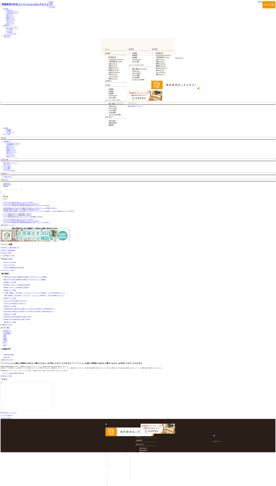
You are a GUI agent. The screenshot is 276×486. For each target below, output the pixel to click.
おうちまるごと (7, 332)
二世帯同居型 (6, 333)
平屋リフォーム (9, 15)
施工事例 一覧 (9, 10)
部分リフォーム (9, 21)
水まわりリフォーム (10, 19)
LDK (4, 335)
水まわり (5, 341)
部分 (4, 342)
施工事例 (5, 8)
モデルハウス (9, 31)
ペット (5, 344)
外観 (4, 345)
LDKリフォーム (9, 14)
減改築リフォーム (10, 18)
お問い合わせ (6, 36)
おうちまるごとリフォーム (12, 11)
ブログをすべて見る (6, 418)
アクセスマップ (52, 6)
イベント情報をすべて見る (7, 255)
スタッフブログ (7, 35)
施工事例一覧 (112, 57)
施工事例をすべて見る (6, 324)
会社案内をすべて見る (6, 376)
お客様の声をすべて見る (7, 359)
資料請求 (111, 125)
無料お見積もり (113, 123)
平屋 (4, 336)
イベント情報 (9, 29)
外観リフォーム (9, 23)
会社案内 (51, 1)
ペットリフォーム (10, 22)
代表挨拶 (51, 4)
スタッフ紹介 (52, 7)
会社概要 (51, 3)
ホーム (107, 49)
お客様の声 (6, 25)
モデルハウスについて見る (7, 270)
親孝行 (5, 338)
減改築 (5, 339)
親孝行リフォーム (10, 17)
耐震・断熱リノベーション (12, 28)
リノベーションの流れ (11, 33)
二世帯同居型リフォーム (11, 13)
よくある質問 (9, 32)
